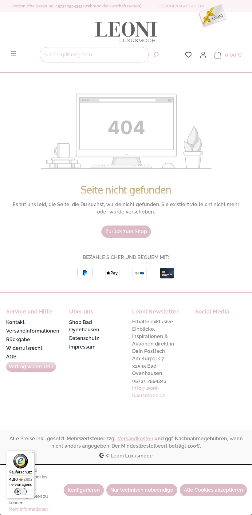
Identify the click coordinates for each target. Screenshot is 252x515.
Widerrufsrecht (24, 348)
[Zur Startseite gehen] (126, 32)
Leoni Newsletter (155, 311)
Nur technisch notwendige (141, 490)
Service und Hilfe (29, 311)
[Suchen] (155, 54)
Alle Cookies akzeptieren (213, 490)
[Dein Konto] (203, 55)
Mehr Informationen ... (30, 509)
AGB (11, 357)
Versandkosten (135, 438)
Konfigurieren (84, 490)
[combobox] (94, 54)
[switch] (20, 491)
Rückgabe (18, 339)
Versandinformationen (32, 331)
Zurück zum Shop (126, 231)
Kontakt (15, 322)
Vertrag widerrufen (31, 366)
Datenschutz (84, 338)
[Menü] (13, 53)
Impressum (82, 347)
